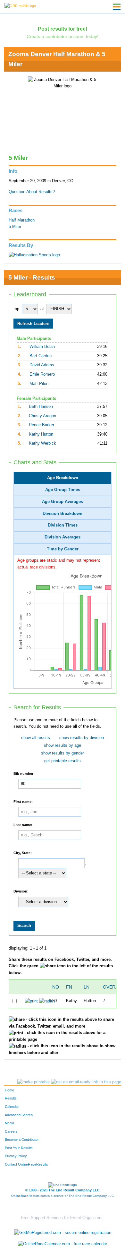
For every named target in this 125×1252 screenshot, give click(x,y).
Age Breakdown (62, 478)
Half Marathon (22, 220)
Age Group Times (62, 490)
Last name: (22, 825)
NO (55, 987)
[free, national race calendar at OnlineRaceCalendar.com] (62, 1243)
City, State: (22, 853)
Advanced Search (19, 1115)
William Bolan (42, 346)
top (16, 309)
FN (69, 987)
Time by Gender (63, 549)
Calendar (12, 1107)
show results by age (62, 745)
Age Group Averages (62, 501)
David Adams (41, 365)
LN (86, 987)
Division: (21, 891)
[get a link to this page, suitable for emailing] (86, 1082)
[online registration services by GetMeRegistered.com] (62, 1231)
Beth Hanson (41, 406)
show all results (35, 737)
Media (9, 1123)
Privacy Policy (16, 1156)
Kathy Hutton (41, 434)
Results (11, 1098)
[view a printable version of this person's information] (31, 1001)
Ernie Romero (42, 374)
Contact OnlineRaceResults (26, 1164)
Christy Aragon (42, 416)
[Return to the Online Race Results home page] (20, 5)
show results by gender (62, 753)
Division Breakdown (62, 513)
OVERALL (113, 987)
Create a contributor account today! (62, 36)
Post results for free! (62, 29)
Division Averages (62, 537)
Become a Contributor (22, 1139)
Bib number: (24, 773)
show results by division (81, 737)
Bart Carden (40, 356)
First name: (23, 801)
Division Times (63, 525)
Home (9, 1090)
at (42, 309)
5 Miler (15, 226)
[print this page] (33, 1082)
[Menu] (117, 6)
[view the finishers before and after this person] (47, 1001)
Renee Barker (41, 425)
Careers (11, 1131)
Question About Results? (32, 192)
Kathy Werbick (42, 443)
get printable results (62, 761)
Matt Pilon (38, 383)
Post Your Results (19, 1148)
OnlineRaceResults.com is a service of (62, 1196)
